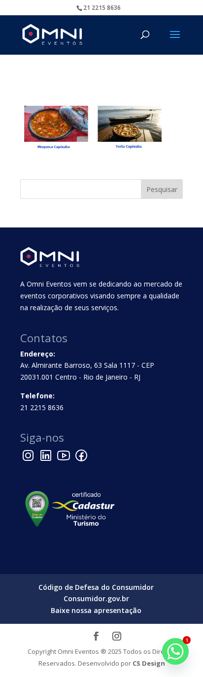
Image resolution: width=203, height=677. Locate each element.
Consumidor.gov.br (96, 598)
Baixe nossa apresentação (96, 610)
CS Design (149, 663)
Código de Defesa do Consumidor (96, 587)
